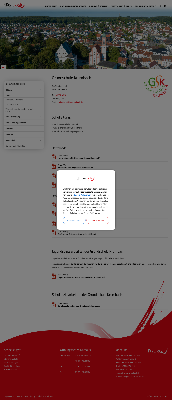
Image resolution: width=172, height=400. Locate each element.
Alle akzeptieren (74, 220)
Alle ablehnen (98, 220)
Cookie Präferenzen (82, 194)
